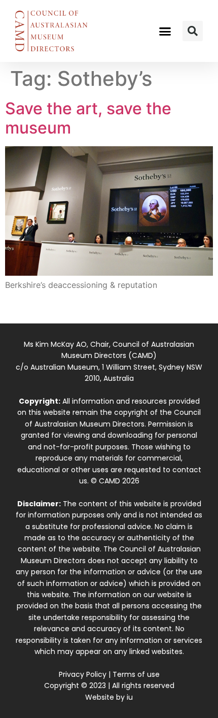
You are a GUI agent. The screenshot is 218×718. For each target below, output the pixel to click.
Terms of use (136, 674)
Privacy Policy (82, 674)
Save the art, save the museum (88, 118)
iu (130, 697)
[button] (165, 31)
